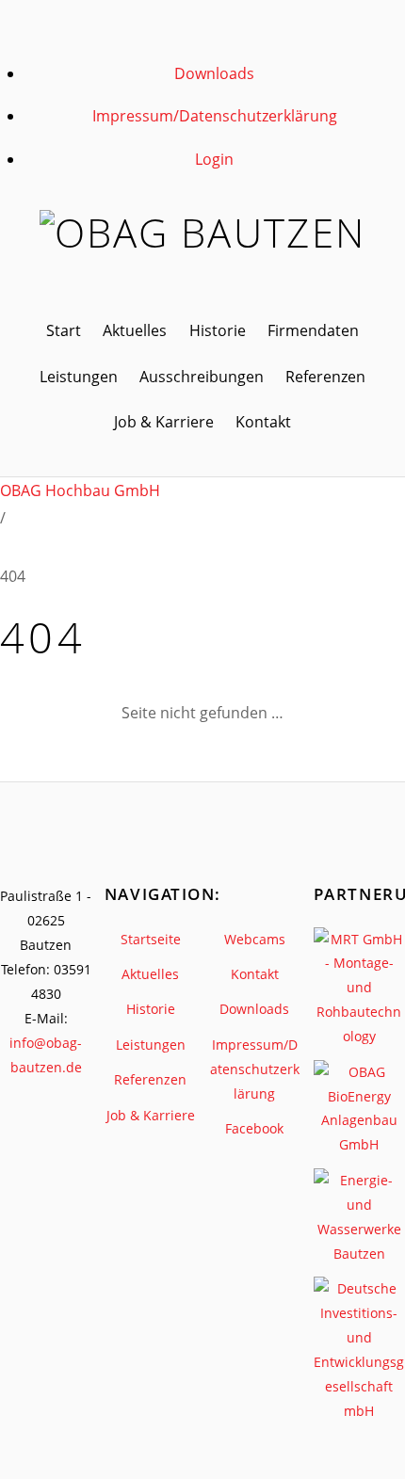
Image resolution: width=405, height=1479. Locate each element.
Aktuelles (135, 330)
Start (63, 330)
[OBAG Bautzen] (202, 232)
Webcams (254, 939)
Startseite (151, 939)
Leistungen (79, 376)
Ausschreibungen (201, 376)
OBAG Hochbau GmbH (80, 490)
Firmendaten (313, 330)
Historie (217, 330)
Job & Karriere (164, 421)
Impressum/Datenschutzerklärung (214, 115)
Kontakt (263, 421)
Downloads (214, 73)
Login (214, 159)
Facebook (254, 1128)
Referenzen (325, 376)
